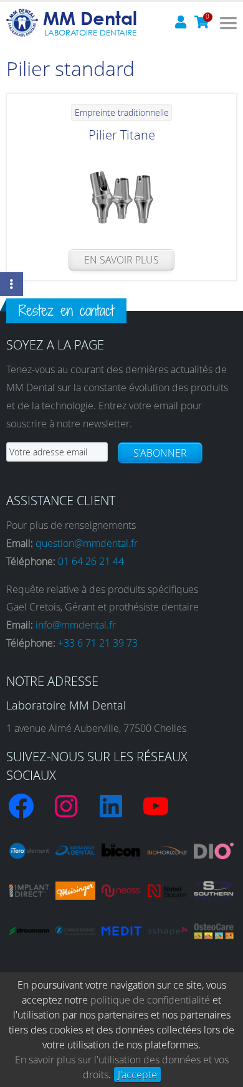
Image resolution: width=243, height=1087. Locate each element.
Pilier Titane (121, 134)
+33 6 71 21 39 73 (98, 643)
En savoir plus (121, 260)
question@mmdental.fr (87, 543)
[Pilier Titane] (121, 197)
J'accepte (137, 1074)
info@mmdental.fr (76, 625)
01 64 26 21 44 (91, 561)
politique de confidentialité (150, 1000)
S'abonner (160, 453)
